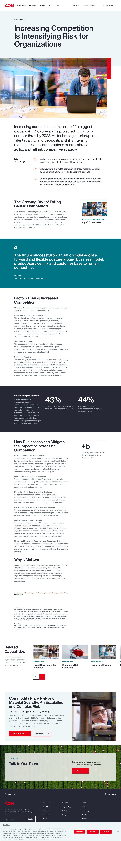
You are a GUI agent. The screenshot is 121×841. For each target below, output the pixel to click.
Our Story (46, 807)
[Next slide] (42, 676)
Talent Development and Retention (45, 666)
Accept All (106, 832)
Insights (42, 5)
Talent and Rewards (101, 665)
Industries (32, 5)
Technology (86, 811)
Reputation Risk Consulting (70, 666)
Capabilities (21, 5)
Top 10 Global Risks (91, 222)
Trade (84, 807)
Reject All (92, 832)
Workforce (85, 819)
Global (112, 5)
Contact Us (75, 5)
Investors (93, 5)
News (99, 5)
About (51, 5)
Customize (79, 832)
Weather (85, 815)
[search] (58, 5)
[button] (20, 733)
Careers (85, 5)
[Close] (118, 831)
